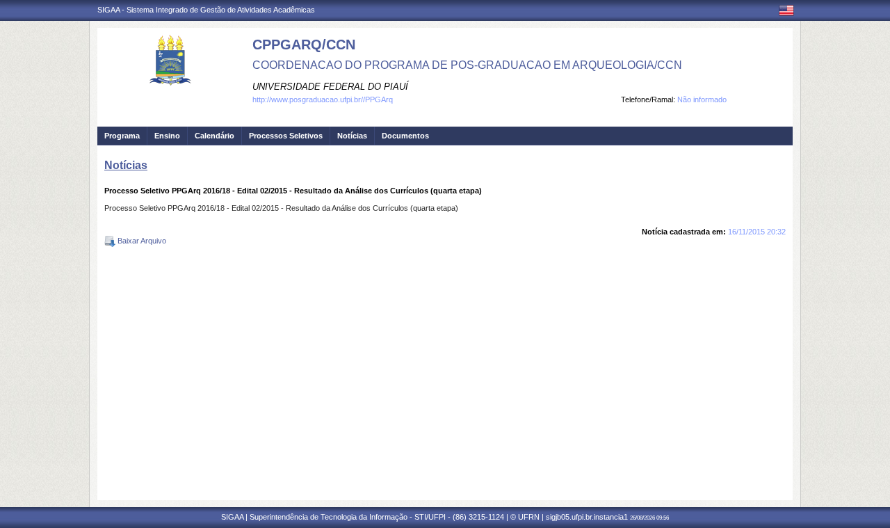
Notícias (352, 135)
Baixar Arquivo (140, 241)
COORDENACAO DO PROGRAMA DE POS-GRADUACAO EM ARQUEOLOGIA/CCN (467, 65)
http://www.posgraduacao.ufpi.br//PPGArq (322, 99)
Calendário (214, 135)
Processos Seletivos (286, 135)
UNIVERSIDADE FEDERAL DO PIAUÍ (330, 86)
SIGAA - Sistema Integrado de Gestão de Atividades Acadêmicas (206, 10)
